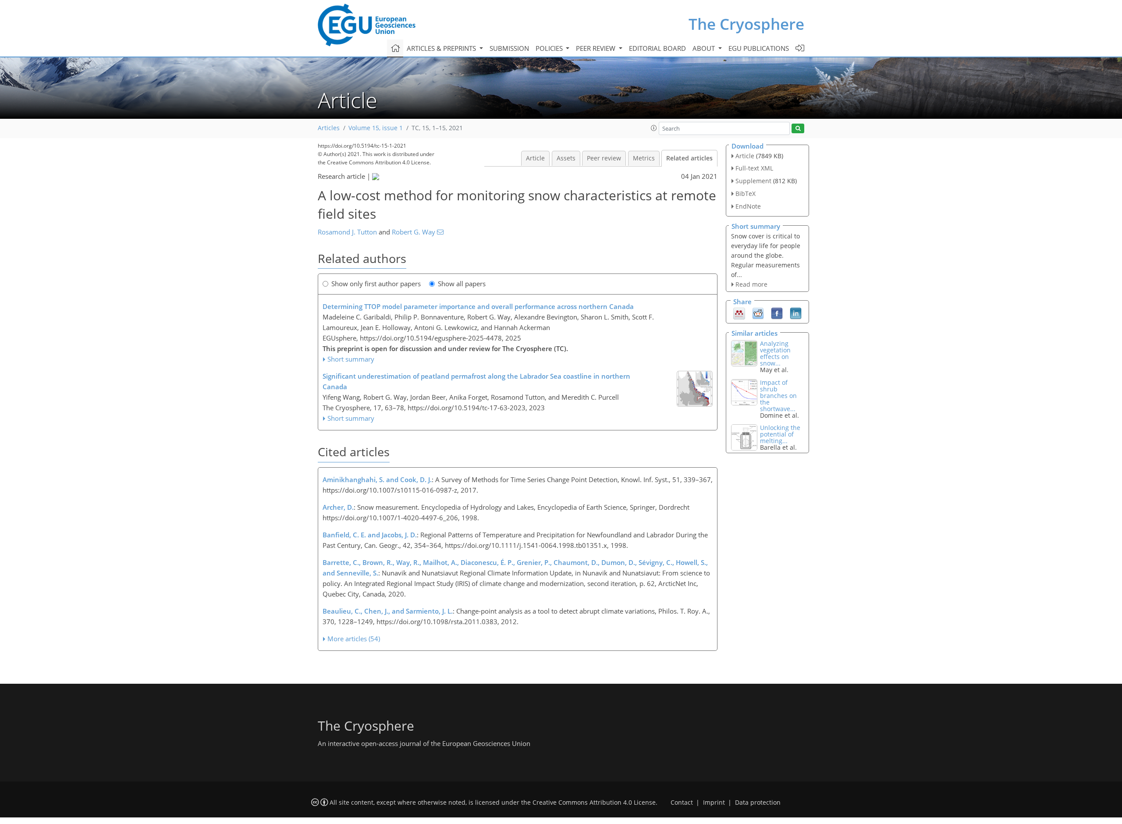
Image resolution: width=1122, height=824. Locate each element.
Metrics (644, 158)
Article (535, 158)
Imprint (714, 802)
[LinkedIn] (796, 313)
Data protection (758, 802)
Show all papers (462, 283)
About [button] (704, 48)
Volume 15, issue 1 (375, 128)
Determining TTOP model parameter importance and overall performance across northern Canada (478, 306)
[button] (654, 128)
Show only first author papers (376, 283)
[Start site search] (798, 129)
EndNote (748, 206)
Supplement (753, 181)
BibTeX (745, 193)
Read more (751, 284)
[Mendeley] (739, 313)
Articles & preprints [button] (442, 48)
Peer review (604, 158)
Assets (566, 158)
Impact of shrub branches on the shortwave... (778, 395)
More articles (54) (353, 638)
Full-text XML (754, 168)
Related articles (689, 158)
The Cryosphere (746, 24)
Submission (509, 48)
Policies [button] (550, 48)
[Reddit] (758, 313)
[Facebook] (777, 313)
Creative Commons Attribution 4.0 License (594, 802)
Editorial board (657, 48)
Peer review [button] (596, 48)
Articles (329, 128)
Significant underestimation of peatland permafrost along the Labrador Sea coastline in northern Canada (476, 381)
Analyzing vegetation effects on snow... (775, 353)
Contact (682, 802)
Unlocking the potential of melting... (780, 434)
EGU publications (758, 48)
